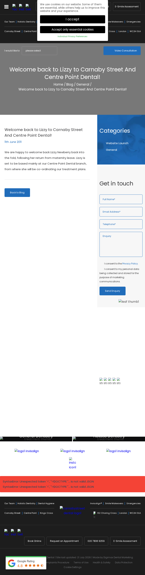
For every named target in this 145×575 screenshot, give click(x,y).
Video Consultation (126, 50)
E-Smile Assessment (127, 6)
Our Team (9, 21)
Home (58, 84)
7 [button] (128, 432)
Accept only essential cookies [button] (73, 29)
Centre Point (30, 31)
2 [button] (111, 432)
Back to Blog (17, 192)
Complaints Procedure (56, 562)
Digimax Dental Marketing (118, 557)
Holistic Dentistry (26, 21)
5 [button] (121, 432)
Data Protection (124, 562)
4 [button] (118, 432)
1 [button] (107, 432)
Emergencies (134, 21)
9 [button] (135, 432)
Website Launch (117, 143)
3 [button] (114, 432)
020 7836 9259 (96, 541)
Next (138, 105)
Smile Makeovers (114, 21)
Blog (69, 84)
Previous (129, 105)
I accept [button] (72, 19)
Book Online (34, 541)
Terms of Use (81, 562)
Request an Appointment (64, 541)
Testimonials (112, 404)
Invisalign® (96, 503)
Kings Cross (46, 513)
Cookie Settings (73, 567)
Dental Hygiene (46, 503)
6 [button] (124, 432)
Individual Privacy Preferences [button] (72, 36)
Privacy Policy (130, 263)
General (82, 84)
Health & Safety (101, 562)
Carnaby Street (12, 31)
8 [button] (131, 432)
